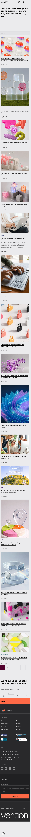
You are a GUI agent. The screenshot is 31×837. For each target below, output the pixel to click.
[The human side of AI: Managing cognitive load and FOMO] (15, 444)
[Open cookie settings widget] (3, 833)
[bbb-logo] (7, 735)
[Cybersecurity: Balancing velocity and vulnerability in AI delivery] (15, 323)
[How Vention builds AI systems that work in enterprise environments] (15, 192)
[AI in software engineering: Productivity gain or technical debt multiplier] (15, 364)
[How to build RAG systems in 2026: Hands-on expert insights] (15, 274)
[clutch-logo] (21, 739)
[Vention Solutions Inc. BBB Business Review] (7, 739)
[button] (28, 2)
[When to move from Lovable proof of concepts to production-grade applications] (15, 46)
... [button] (12, 668)
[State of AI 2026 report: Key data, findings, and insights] (15, 571)
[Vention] (4, 2)
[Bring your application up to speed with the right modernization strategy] (15, 642)
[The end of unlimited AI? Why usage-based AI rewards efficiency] (15, 161)
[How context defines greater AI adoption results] (15, 404)
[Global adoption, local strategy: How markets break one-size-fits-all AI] (15, 519)
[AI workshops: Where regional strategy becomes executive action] (15, 475)
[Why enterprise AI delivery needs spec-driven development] (15, 87)
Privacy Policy (11, 693)
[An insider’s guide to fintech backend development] (15, 223)
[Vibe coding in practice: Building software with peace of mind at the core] (15, 611)
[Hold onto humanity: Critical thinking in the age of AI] (15, 130)
